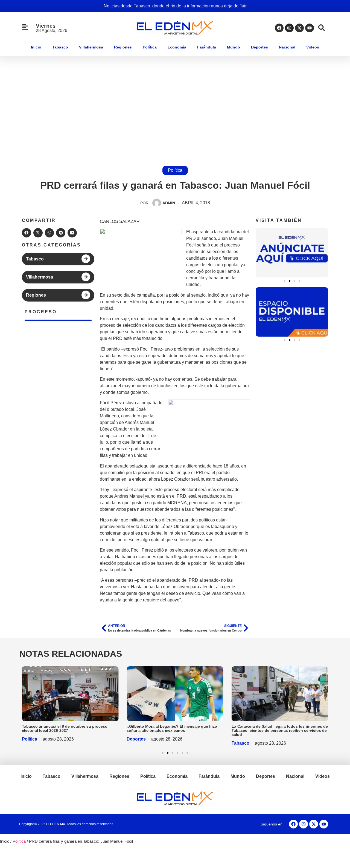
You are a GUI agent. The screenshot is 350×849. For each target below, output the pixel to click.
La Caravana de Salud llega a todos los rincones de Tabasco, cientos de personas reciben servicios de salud (280, 730)
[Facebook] (279, 28)
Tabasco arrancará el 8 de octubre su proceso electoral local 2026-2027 (64, 728)
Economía (177, 47)
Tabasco (60, 47)
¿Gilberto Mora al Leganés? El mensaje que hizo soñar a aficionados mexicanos (172, 728)
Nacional (287, 47)
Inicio (36, 47)
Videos (312, 47)
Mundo (233, 47)
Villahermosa (91, 47)
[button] (26, 232)
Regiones (123, 47)
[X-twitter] (299, 28)
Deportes (259, 47)
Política (150, 47)
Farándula (206, 47)
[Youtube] (309, 28)
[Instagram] (289, 28)
